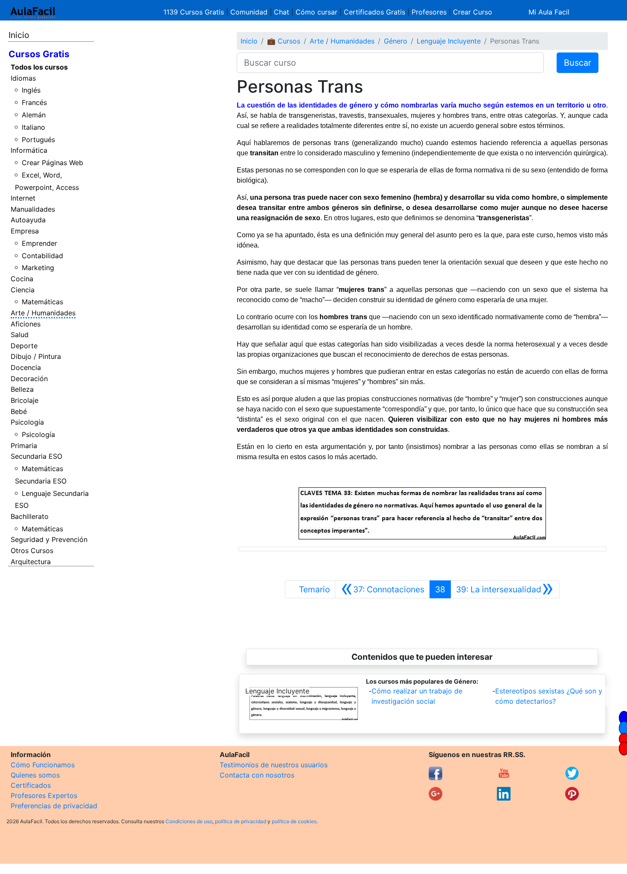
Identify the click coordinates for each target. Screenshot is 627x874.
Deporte (24, 345)
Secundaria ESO (36, 456)
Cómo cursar (316, 12)
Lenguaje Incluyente (449, 41)
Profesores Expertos (44, 795)
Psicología (27, 422)
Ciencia (23, 290)
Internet (23, 198)
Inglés (31, 90)
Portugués (38, 139)
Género (395, 41)
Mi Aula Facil (548, 12)
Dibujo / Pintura (36, 356)
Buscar (577, 63)
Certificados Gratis (374, 12)
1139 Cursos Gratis (194, 12)
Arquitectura (31, 561)
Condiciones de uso (188, 821)
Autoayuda (28, 220)
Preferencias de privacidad (54, 805)
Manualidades (33, 209)
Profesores (429, 12)
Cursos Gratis (39, 54)
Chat (281, 12)
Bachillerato (30, 516)
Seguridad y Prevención (49, 539)
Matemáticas (42, 301)
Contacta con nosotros (257, 775)
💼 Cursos (283, 41)
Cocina (22, 278)
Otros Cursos (32, 550)
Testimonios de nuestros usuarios (274, 764)
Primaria (24, 445)
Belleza (22, 389)
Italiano (33, 127)
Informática (29, 150)
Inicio (19, 35)
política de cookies (294, 821)
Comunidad (248, 12)
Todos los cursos (39, 67)
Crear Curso (472, 12)
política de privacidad (240, 821)
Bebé (19, 411)
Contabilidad (42, 255)
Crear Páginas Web (52, 162)
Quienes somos (35, 775)
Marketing (38, 267)
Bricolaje (24, 400)
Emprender (39, 243)
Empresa (25, 231)
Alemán (34, 115)
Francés (34, 102)
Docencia (26, 367)
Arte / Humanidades (43, 313)
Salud (20, 334)
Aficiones (26, 324)
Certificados (31, 785)
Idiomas (23, 78)
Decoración (29, 378)
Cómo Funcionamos (43, 764)
